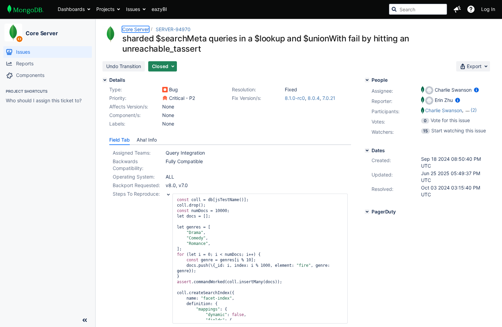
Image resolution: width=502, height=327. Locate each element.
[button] (457, 9)
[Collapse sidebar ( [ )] (85, 320)
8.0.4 (314, 98)
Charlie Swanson (443, 110)
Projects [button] (105, 9)
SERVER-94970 (173, 29)
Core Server (42, 33)
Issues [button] (133, 9)
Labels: (117, 124)
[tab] (119, 140)
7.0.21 (328, 98)
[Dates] (367, 150)
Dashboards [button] (71, 9)
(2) (474, 110)
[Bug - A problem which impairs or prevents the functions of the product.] (165, 89)
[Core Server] (13, 32)
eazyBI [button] (159, 9)
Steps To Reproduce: (136, 194)
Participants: (386, 111)
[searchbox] (418, 9)
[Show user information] (476, 90)
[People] (367, 80)
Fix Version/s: (246, 98)
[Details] (104, 80)
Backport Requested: (136, 185)
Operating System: (134, 177)
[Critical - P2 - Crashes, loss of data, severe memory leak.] (165, 98)
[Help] (470, 9)
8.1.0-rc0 (295, 98)
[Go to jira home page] (25, 9)
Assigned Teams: (132, 153)
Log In (488, 9)
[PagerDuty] (367, 211)
